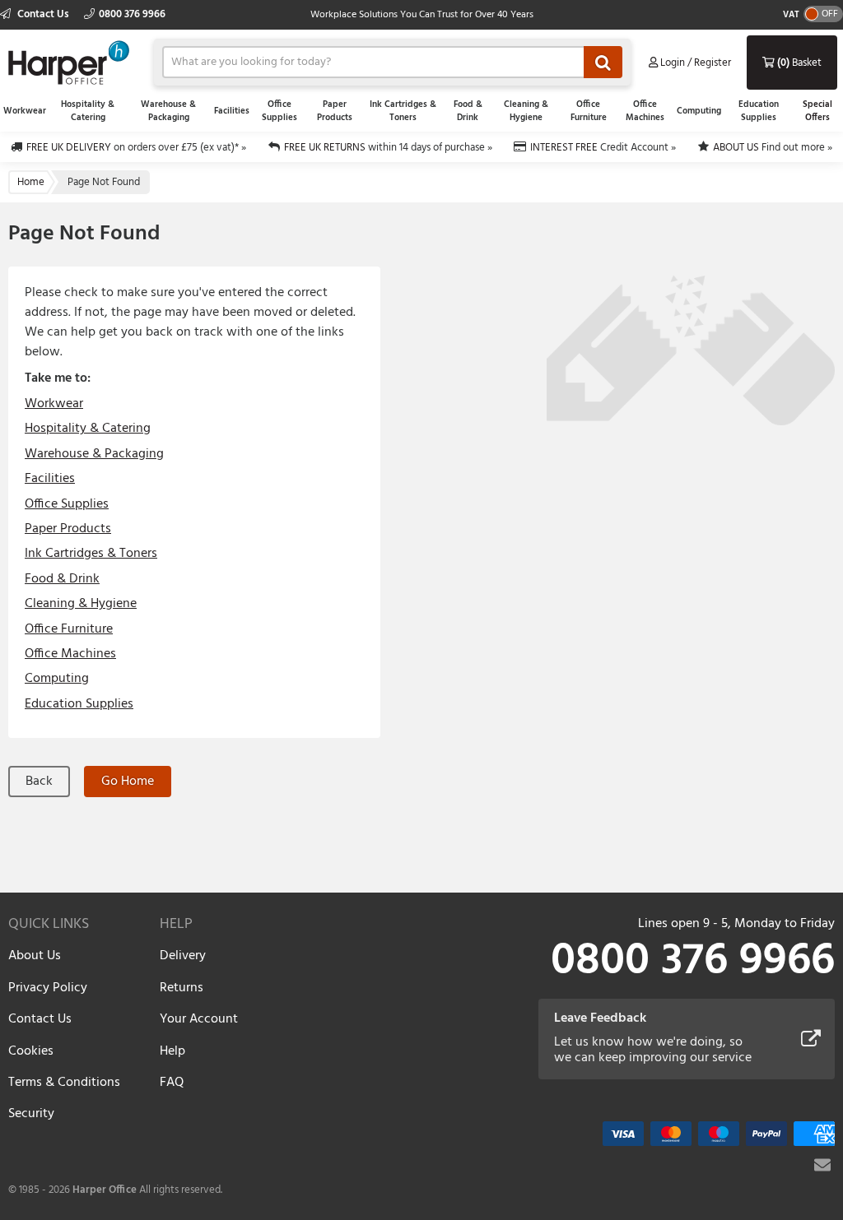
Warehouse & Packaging (168, 111)
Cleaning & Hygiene (526, 111)
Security (31, 1114)
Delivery (183, 956)
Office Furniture (589, 111)
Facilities (231, 111)
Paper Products (334, 111)
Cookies (31, 1051)
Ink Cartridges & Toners (403, 111)
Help (172, 1051)
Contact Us (43, 14)
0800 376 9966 (132, 14)
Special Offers (817, 111)
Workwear (24, 111)
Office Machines (645, 111)
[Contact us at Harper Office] (822, 1165)
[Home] (68, 60)
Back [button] (39, 781)
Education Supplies (758, 111)
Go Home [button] (127, 781)
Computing (699, 111)
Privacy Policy (47, 988)
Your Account (199, 1019)
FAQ (172, 1082)
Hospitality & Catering (87, 111)
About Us (34, 956)
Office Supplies (279, 111)
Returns (181, 988)
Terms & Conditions (64, 1082)
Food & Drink (468, 111)
